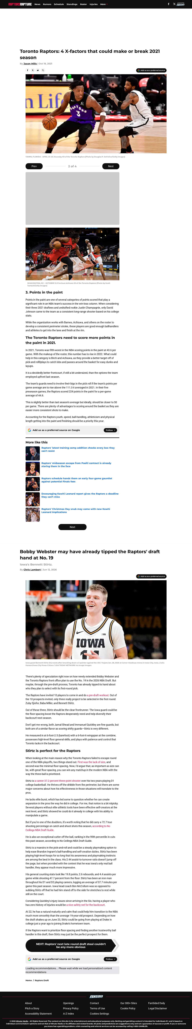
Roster (83, 4)
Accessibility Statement (38, 1013)
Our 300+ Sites (128, 1003)
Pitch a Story (32, 1008)
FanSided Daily (156, 1003)
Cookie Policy (127, 1008)
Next (111, 166)
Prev (34, 166)
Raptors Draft (42, 980)
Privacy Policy (71, 1008)
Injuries (93, 4)
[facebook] (168, 4)
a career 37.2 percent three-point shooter (58, 780)
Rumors (47, 4)
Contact (94, 1003)
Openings (68, 1003)
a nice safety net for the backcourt (85, 904)
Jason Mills (30, 63)
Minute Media (22, 1021)
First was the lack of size (91, 762)
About (28, 1003)
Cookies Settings (99, 1013)
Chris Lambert (32, 569)
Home (29, 980)
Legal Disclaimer (157, 1008)
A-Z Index (68, 1013)
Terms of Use (97, 1008)
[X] (174, 4)
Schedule (59, 4)
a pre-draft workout (98, 695)
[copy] (43, 70)
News (37, 4)
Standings (72, 4)
